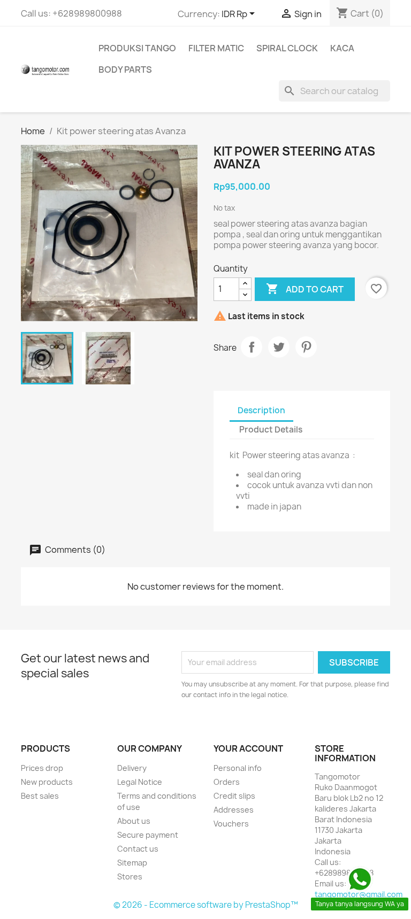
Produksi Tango (137, 48)
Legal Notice (139, 782)
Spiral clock (287, 48)
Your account (248, 748)
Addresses (234, 810)
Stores (129, 876)
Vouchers (231, 823)
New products (47, 782)
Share (251, 347)
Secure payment (147, 835)
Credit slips (234, 796)
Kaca (342, 48)
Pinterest (306, 347)
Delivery (132, 768)
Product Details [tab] (270, 429)
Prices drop (42, 768)
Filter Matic (216, 48)
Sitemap (132, 863)
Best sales (40, 796)
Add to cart (305, 288)
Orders (227, 782)
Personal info (238, 768)
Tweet (279, 347)
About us (133, 821)
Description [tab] (261, 410)
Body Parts (125, 69)
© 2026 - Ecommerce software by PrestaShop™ (205, 904)
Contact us (137, 849)
